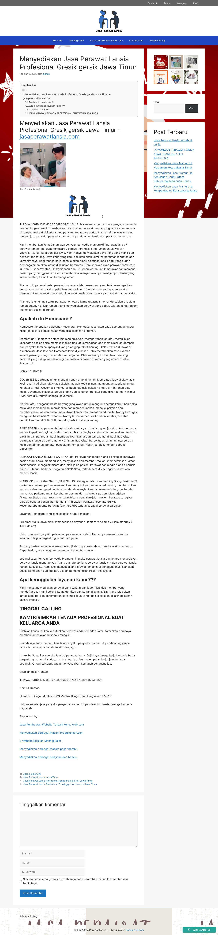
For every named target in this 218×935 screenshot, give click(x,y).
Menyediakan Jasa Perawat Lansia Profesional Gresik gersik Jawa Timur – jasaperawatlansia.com (66, 96)
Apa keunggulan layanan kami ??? (47, 106)
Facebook (152, 3)
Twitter (167, 3)
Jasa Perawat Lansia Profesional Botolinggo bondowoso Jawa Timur (60, 784)
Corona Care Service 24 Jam (106, 40)
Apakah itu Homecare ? (41, 102)
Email (195, 3)
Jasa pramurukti (32, 773)
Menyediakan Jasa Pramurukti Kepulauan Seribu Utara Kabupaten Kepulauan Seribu (173, 177)
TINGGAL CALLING (39, 109)
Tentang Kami (76, 40)
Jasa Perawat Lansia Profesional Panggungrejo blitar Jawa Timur (57, 780)
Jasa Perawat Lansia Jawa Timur (40, 777)
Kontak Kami (136, 40)
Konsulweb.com (135, 929)
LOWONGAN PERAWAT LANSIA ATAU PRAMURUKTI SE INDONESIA (174, 154)
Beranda (57, 40)
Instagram (182, 3)
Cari (156, 102)
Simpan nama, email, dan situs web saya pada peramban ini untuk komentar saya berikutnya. (75, 881)
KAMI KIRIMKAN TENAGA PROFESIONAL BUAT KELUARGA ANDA (63, 113)
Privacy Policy (157, 40)
